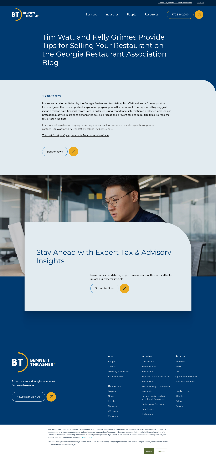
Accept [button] (149, 451)
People (132, 14)
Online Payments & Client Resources (175, 2)
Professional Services (153, 404)
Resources (152, 14)
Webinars (113, 411)
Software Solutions (185, 381)
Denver (179, 406)
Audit (178, 366)
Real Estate (148, 409)
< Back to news (51, 95)
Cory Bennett (74, 129)
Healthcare (147, 371)
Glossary (112, 406)
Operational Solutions (186, 376)
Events (111, 401)
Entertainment (149, 366)
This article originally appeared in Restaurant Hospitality (75, 135)
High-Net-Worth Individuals (156, 376)
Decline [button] (161, 451)
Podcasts (113, 416)
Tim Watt (56, 129)
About (111, 356)
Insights (112, 391)
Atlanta (179, 396)
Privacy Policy (86, 437)
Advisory (180, 361)
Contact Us (182, 391)
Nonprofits (147, 391)
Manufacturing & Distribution (156, 386)
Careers (200, 2)
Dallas (178, 401)
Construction (148, 361)
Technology (147, 414)
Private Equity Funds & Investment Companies (153, 398)
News (111, 396)
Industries (112, 14)
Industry (147, 356)
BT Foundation (115, 376)
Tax (177, 371)
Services (91, 14)
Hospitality (147, 381)
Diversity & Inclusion (118, 371)
